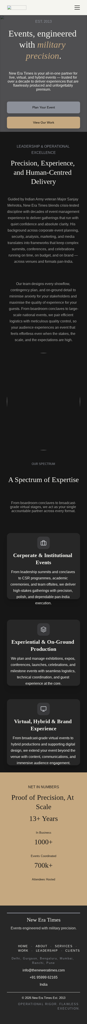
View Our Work (43, 122)
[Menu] (77, 8)
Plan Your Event (43, 107)
